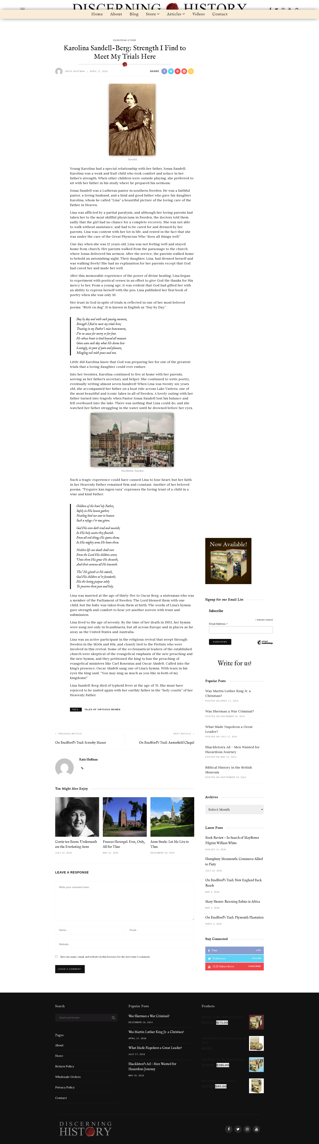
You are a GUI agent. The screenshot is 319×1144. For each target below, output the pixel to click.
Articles (174, 14)
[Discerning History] (85, 1129)
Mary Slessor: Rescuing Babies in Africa (232, 902)
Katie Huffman (75, 71)
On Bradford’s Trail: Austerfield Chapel (166, 743)
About (116, 14)
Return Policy (64, 1066)
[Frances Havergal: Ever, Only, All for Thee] (125, 817)
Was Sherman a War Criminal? (229, 711)
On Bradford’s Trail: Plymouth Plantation (234, 918)
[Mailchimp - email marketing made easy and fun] (265, 647)
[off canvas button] (22, 9)
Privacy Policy (65, 1087)
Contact (220, 14)
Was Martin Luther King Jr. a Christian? (156, 1032)
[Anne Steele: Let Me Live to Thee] (172, 817)
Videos (198, 14)
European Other (124, 40)
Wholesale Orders (68, 1077)
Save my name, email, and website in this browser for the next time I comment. (105, 956)
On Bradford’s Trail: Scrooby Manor (80, 743)
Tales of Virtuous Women (103, 709)
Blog (134, 14)
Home (97, 14)
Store (151, 14)
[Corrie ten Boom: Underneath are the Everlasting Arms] (77, 817)
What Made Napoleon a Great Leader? (155, 1048)
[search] (297, 9)
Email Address (218, 624)
